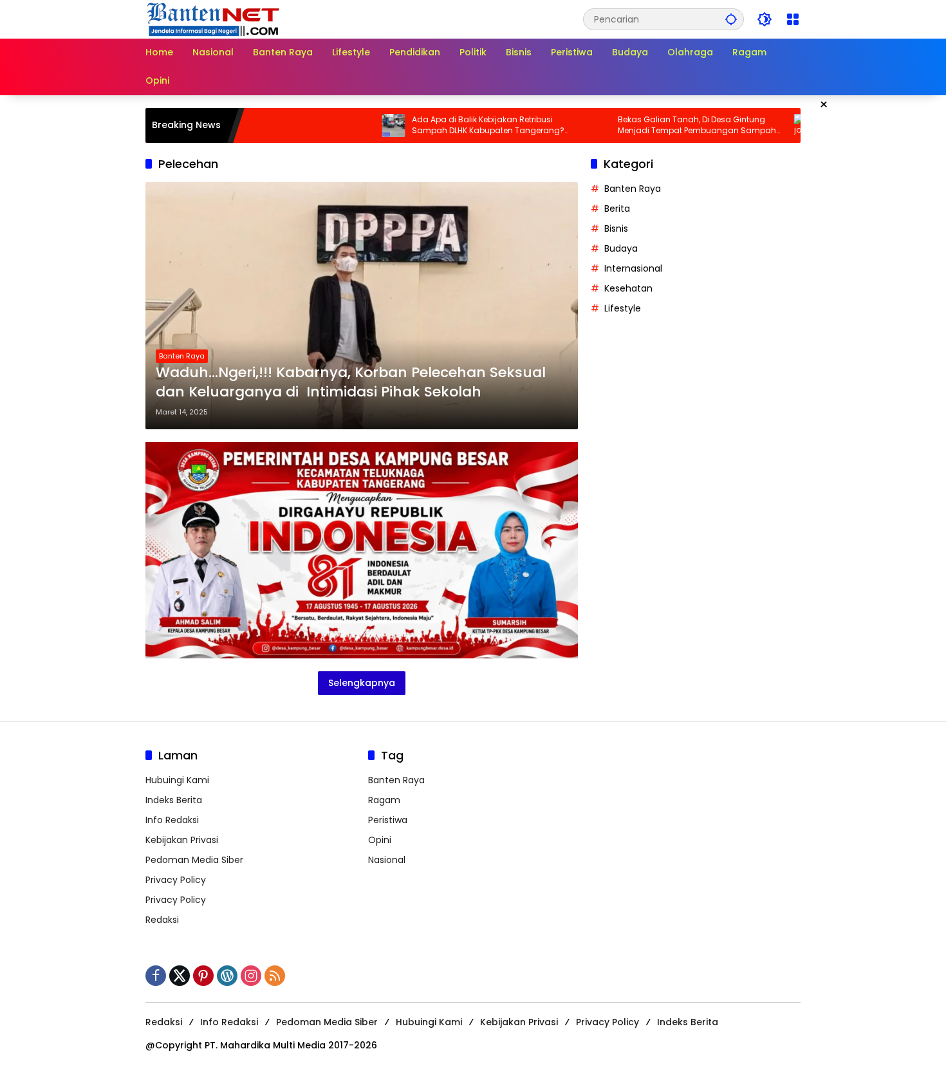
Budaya (621, 248)
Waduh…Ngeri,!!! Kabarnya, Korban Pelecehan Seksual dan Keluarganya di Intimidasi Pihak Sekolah (351, 382)
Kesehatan (628, 288)
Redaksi (162, 919)
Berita (617, 208)
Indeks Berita (173, 800)
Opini (379, 839)
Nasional (386, 859)
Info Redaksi (172, 819)
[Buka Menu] (793, 19)
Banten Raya (182, 356)
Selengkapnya (361, 682)
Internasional (633, 268)
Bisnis (616, 228)
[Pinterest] (203, 975)
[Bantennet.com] (213, 18)
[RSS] (274, 975)
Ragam (384, 800)
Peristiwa (387, 819)
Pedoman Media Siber (194, 859)
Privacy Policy (175, 879)
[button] (731, 19)
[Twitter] (179, 975)
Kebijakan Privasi (181, 839)
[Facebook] (155, 975)
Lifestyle (622, 308)
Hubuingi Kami (177, 780)
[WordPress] (227, 975)
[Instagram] (251, 975)
